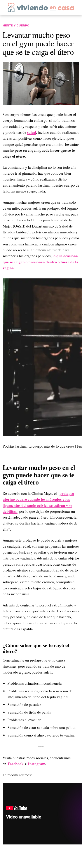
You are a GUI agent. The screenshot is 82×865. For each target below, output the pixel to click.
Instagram (36, 763)
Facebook (16, 763)
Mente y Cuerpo (16, 25)
